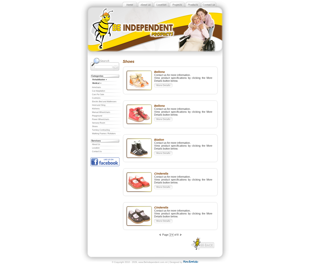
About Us (96, 144)
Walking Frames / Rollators (104, 133)
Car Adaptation (98, 91)
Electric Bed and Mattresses (104, 101)
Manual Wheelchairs (101, 112)
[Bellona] (139, 89)
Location (96, 148)
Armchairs (96, 87)
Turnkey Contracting (101, 130)
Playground (97, 116)
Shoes (95, 126)
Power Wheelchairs (100, 119)
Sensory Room (98, 123)
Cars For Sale (98, 94)
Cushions (96, 98)
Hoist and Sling (98, 105)
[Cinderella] (139, 191)
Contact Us (97, 151)
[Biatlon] (139, 157)
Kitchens (96, 109)
